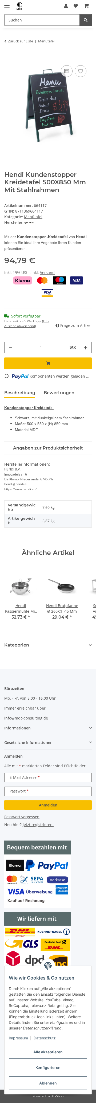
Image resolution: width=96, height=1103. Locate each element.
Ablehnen (48, 1083)
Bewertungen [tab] (59, 392)
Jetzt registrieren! (38, 824)
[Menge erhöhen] (85, 347)
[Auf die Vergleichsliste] (67, 71)
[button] (66, 6)
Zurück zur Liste (20, 41)
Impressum (18, 1038)
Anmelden (48, 805)
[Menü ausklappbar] (7, 3)
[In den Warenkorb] (8, 58)
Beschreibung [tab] (19, 392)
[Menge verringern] (10, 347)
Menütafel (33, 216)
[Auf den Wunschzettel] (80, 71)
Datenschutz (45, 1038)
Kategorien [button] (16, 645)
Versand (47, 272)
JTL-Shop (57, 1096)
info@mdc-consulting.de (26, 718)
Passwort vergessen (21, 816)
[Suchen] (85, 20)
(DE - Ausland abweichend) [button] (26, 323)
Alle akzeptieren (48, 1052)
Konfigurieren (48, 1067)
